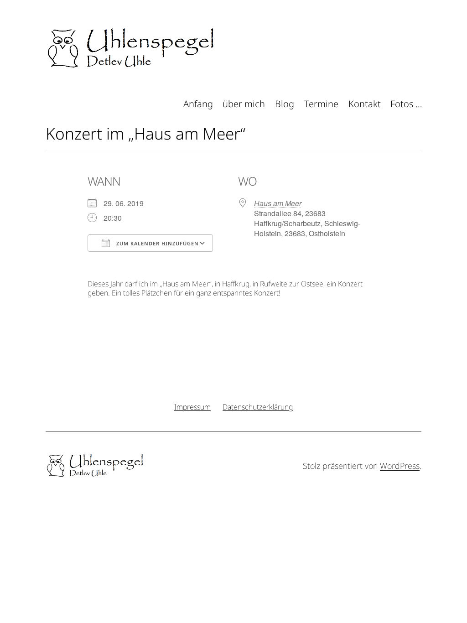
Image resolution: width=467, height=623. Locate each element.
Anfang (198, 104)
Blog (284, 104)
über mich (244, 104)
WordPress (400, 465)
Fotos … (406, 104)
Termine (321, 104)
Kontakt (364, 104)
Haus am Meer (277, 203)
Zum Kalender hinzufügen (156, 243)
